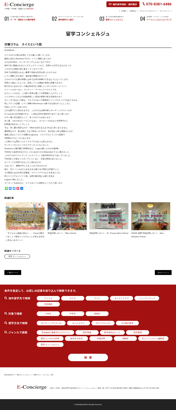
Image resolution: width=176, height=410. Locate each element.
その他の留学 (127, 323)
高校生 (97, 313)
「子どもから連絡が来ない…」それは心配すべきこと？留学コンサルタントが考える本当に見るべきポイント (25, 236)
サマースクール (103, 323)
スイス (97, 298)
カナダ (73, 298)
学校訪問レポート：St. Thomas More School (108, 233)
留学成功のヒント (112, 332)
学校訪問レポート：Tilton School (62, 233)
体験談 (125, 338)
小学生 (48, 313)
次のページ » (163, 272)
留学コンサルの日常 (50, 338)
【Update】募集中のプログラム (55, 332)
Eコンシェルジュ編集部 (153, 338)
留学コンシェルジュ (17, 256)
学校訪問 (101, 338)
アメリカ (48, 298)
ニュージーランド (147, 298)
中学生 (73, 313)
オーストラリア (121, 298)
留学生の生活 (76, 338)
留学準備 (87, 332)
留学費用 (138, 332)
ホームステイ (78, 323)
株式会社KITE (9, 375)
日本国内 (48, 304)
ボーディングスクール (51, 323)
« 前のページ (12, 272)
